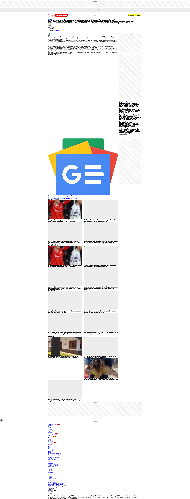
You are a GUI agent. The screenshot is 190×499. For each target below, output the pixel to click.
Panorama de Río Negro (54, 455)
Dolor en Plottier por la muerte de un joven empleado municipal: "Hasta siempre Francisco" (64, 400)
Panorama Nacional (53, 457)
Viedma (81, 10)
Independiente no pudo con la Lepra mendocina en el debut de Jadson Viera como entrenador (129, 105)
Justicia (50, 428)
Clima (49, 445)
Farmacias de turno (53, 482)
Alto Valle (50, 470)
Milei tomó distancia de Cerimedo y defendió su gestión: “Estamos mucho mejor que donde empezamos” (129, 131)
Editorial (50, 452)
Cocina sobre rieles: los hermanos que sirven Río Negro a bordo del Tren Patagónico (129, 111)
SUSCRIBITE (134, 15)
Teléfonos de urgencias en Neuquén (57, 487)
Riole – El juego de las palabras (56, 483)
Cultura (49, 439)
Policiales (50, 461)
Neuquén (60, 10)
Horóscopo (51, 446)
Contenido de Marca (53, 465)
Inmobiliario (51, 463)
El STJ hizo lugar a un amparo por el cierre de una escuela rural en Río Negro (64, 311)
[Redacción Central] (50, 24)
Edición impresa (52, 466)
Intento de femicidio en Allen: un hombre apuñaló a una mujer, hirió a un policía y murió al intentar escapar (101, 334)
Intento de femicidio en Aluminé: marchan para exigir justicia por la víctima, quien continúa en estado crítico (63, 358)
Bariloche (69, 10)
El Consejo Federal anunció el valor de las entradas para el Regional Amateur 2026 (100, 311)
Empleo (50, 477)
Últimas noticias (52, 10)
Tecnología (51, 449)
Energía (50, 429)
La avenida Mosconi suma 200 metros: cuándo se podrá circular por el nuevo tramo (100, 357)
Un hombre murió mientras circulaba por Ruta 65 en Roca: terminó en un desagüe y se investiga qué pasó (129, 124)
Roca (65, 10)
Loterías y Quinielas (53, 481)
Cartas (50, 458)
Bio (49, 447)
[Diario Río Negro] (95, 15)
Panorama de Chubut (54, 456)
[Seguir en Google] (49, 34)
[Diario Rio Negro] (48, 494)
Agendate (51, 437)
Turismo (50, 431)
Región (50, 19)
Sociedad (50, 444)
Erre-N (50, 440)
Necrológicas (117, 10)
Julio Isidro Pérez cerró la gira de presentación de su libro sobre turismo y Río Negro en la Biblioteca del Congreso (65, 334)
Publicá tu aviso (52, 478)
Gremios (50, 427)
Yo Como (50, 450)
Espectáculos (51, 441)
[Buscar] (52, 15)
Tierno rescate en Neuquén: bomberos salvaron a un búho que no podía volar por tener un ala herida (101, 378)
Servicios (50, 432)
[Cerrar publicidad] (1, 420)
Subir (50, 493)
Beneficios (50, 489)
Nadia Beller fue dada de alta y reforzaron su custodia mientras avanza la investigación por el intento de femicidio (130, 117)
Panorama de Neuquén (54, 453)
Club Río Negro (109, 10)
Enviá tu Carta (52, 459)
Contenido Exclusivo (53, 464)
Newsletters (52, 434)
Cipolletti (75, 10)
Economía (50, 430)
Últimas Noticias (53, 424)
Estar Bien (52, 443)
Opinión (50, 451)
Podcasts (50, 462)
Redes (49, 435)
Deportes (50, 438)
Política (50, 425)
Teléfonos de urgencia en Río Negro (57, 485)
